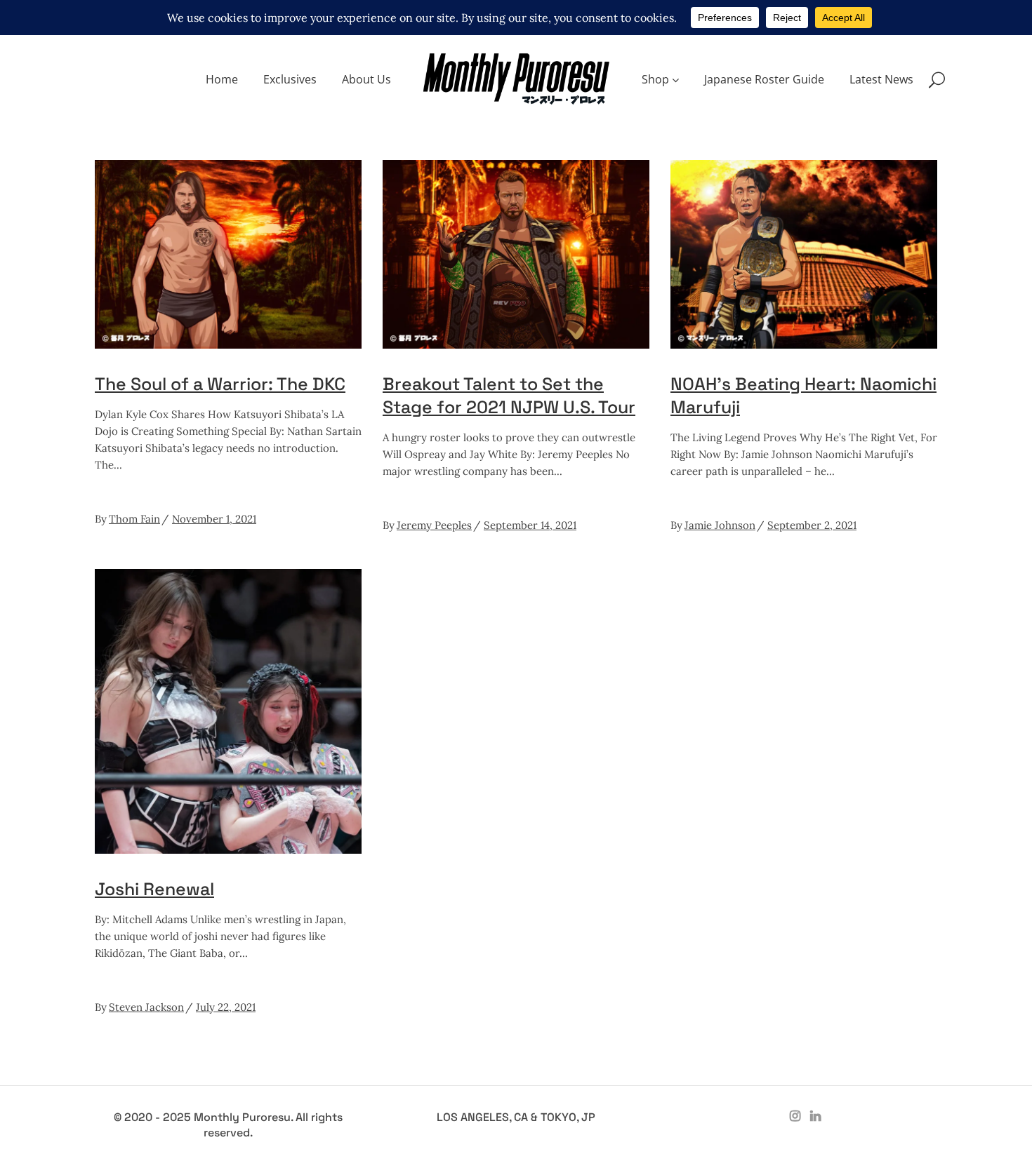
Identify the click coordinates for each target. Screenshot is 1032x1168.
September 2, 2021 (811, 525)
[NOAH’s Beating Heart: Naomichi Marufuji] (803, 254)
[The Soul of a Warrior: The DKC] (228, 254)
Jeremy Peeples (434, 525)
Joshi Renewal (154, 889)
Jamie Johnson (719, 525)
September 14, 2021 (530, 525)
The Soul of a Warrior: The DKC (220, 383)
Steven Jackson (146, 1007)
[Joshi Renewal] (228, 711)
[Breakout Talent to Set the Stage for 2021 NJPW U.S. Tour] (516, 254)
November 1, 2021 (214, 518)
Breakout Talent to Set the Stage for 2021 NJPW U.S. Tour (509, 395)
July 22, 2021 (226, 1007)
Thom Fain (134, 518)
